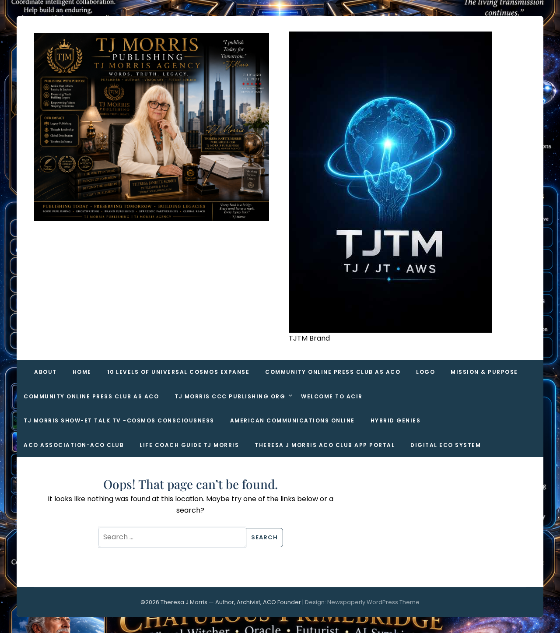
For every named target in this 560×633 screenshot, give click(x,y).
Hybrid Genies (396, 420)
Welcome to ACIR (332, 396)
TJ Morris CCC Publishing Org (230, 396)
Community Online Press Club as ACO (332, 372)
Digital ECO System (445, 445)
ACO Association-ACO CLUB (74, 445)
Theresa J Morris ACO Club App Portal (325, 445)
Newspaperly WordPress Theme (373, 602)
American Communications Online (292, 420)
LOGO (425, 372)
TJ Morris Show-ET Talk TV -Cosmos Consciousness (119, 420)
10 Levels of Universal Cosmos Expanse (178, 372)
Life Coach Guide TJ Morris (189, 445)
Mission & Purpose (484, 372)
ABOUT (45, 372)
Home (82, 372)
